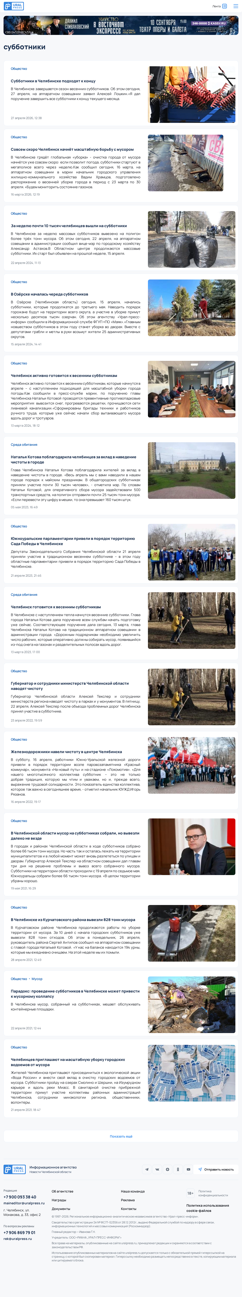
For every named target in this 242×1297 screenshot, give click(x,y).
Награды (59, 1200)
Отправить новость (219, 1169)
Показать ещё (121, 1136)
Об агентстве (62, 1191)
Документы (61, 1208)
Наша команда (133, 1191)
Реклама (128, 1200)
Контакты (128, 1208)
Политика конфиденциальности (213, 1193)
